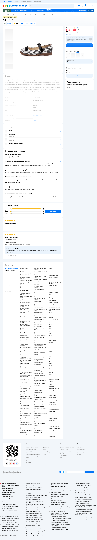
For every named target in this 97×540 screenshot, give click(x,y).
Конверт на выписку (24, 341)
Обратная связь (29, 460)
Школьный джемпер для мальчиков (25, 333)
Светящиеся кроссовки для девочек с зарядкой (40, 345)
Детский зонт (52, 436)
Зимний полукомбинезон (40, 408)
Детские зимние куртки (39, 401)
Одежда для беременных (39, 352)
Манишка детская (52, 430)
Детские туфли (39, 15)
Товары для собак (81, 449)
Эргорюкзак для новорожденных (23, 355)
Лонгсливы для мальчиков (25, 420)
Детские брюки (37, 410)
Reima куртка (37, 385)
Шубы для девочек (38, 284)
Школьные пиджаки (24, 337)
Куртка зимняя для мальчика (26, 398)
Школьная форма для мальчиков (24, 275)
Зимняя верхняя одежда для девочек (40, 303)
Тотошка (50, 349)
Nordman (36, 425)
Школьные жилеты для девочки (25, 330)
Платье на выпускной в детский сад (25, 345)
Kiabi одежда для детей (54, 379)
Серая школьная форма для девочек (26, 297)
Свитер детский (37, 411)
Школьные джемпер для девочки (25, 322)
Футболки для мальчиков (25, 396)
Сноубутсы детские (38, 417)
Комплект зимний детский (40, 397)
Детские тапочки (38, 432)
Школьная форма (23, 268)
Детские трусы (52, 402)
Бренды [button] (7, 287)
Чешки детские (37, 427)
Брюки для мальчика (24, 394)
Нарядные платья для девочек (24, 426)
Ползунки (36, 366)
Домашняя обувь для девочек (40, 347)
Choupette (51, 330)
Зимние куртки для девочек (40, 307)
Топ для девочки (52, 404)
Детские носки (52, 392)
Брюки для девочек (38, 315)
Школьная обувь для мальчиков (24, 309)
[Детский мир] (15, 6)
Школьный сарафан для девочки (25, 328)
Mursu (50, 312)
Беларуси (21, 474)
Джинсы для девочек (38, 312)
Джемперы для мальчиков (25, 417)
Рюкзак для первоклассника (55, 413)
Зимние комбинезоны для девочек (40, 269)
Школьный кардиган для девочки (25, 317)
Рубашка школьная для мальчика (25, 294)
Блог (61, 457)
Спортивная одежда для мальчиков (25, 391)
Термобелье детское (38, 399)
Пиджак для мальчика (39, 406)
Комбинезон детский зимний (39, 360)
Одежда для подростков (39, 375)
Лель (50, 356)
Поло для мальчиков (24, 405)
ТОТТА (50, 383)
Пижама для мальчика (24, 411)
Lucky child (51, 376)
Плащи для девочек (38, 387)
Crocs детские (37, 428)
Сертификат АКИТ (30, 459)
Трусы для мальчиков (53, 399)
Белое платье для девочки (40, 314)
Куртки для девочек (38, 326)
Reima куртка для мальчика (26, 424)
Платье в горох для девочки (40, 333)
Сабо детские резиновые (54, 307)
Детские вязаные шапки (54, 426)
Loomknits (51, 342)
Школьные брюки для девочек (25, 303)
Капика (50, 333)
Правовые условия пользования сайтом (21, 471)
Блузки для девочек (38, 324)
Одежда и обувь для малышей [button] (10, 271)
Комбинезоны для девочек (40, 296)
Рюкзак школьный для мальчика (24, 283)
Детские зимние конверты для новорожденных (26, 365)
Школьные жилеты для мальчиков (25, 312)
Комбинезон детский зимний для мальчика (24, 408)
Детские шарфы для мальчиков (53, 424)
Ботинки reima (52, 290)
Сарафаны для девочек (25, 299)
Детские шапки (52, 411)
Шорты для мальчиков (25, 415)
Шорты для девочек (38, 305)
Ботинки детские (52, 305)
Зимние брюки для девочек (40, 335)
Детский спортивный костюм (39, 368)
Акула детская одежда (53, 319)
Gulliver (50, 321)
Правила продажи (30, 451)
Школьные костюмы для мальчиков (25, 314)
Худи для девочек (38, 322)
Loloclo (50, 351)
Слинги (36, 354)
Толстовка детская (38, 388)
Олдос (50, 324)
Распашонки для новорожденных (23, 349)
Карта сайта (28, 462)
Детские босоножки (53, 292)
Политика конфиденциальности (33, 454)
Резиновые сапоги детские (40, 434)
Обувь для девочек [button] (9, 279)
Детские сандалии (53, 285)
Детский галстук (52, 422)
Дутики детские (52, 300)
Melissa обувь (52, 304)
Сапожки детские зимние (54, 279)
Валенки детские (52, 273)
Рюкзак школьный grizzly (25, 273)
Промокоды (28, 452)
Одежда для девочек (38, 281)
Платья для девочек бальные (40, 271)
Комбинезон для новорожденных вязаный (25, 378)
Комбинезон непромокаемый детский (39, 371)
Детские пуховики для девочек (39, 294)
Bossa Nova (51, 354)
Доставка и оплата (30, 446)
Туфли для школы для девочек (24, 306)
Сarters (50, 353)
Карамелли (51, 367)
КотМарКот (51, 386)
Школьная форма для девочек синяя (24, 288)
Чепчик (50, 406)
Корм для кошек (80, 447)
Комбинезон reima (38, 362)
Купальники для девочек (54, 388)
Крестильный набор (24, 363)
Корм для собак (80, 451)
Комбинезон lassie (38, 373)
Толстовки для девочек (25, 434)
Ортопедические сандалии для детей (55, 298)
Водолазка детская (38, 392)
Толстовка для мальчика (25, 401)
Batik (50, 358)
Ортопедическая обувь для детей (40, 419)
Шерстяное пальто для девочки (39, 331)
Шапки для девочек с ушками (53, 432)
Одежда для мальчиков (25, 418)
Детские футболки (38, 377)
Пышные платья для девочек (40, 279)
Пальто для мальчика (24, 410)
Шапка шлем (51, 415)
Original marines (52, 340)
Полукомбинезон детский (40, 378)
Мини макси (51, 368)
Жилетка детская (38, 390)
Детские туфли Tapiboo (50, 15)
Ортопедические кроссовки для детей (55, 283)
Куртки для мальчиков (25, 388)
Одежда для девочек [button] (10, 276)
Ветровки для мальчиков (25, 393)
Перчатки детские (53, 418)
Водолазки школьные (24, 335)
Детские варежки (52, 407)
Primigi (50, 280)
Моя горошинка (23, 381)
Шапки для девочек (53, 416)
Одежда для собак (81, 452)
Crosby (50, 363)
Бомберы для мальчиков (25, 413)
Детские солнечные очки (54, 428)
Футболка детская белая (39, 404)
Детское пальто (37, 402)
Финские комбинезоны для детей (40, 381)
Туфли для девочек (38, 341)
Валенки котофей (52, 288)
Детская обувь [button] (8, 285)
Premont (50, 365)
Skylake (21, 319)
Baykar (50, 374)
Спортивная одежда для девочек (39, 299)
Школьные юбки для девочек (24, 285)
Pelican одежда (52, 347)
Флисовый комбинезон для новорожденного (26, 376)
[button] (90, 10)
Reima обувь (51, 287)
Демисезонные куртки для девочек (40, 291)
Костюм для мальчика (24, 400)
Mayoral (50, 335)
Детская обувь (28, 15)
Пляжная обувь (52, 314)
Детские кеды (52, 315)
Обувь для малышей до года (26, 370)
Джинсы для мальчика (24, 422)
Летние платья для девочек (40, 317)
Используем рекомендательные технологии (12, 472)
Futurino (51, 345)
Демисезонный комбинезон (40, 358)
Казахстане (15, 474)
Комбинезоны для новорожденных (24, 352)
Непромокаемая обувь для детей (54, 310)
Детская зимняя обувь (53, 302)
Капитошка (51, 377)
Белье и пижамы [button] (9, 289)
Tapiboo (36, 435)
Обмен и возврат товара (31, 449)
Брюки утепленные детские (40, 413)
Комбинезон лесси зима (39, 383)
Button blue (51, 338)
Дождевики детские (38, 394)
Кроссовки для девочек (39, 342)
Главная (5, 15)
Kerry (50, 337)
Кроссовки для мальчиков (40, 339)
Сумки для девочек (53, 434)
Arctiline (51, 381)
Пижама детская (52, 395)
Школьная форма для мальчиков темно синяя (25, 325)
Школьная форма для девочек (24, 271)
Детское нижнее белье (54, 400)
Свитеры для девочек (39, 289)
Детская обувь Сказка (53, 275)
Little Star (51, 372)
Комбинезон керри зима (39, 395)
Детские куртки (37, 364)
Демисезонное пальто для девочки (40, 277)
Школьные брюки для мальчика (25, 278)
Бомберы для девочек (39, 319)
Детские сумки (52, 420)
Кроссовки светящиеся (39, 423)
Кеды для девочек (38, 349)
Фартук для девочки (24, 301)
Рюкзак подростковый (54, 409)
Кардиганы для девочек (39, 273)
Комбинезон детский (39, 356)
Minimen (51, 361)
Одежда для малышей (24, 342)
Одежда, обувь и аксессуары (15, 15)
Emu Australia (52, 370)
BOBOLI (51, 384)
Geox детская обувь (53, 270)
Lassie (50, 328)
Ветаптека (79, 454)
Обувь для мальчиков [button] (10, 277)
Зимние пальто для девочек (26, 430)
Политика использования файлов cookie (33, 457)
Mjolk (50, 360)
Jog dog (50, 268)
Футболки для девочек (39, 274)
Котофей (51, 317)
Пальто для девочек (38, 301)
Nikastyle (51, 344)
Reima (50, 326)
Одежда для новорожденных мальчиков (26, 373)
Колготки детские (53, 390)
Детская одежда (23, 339)
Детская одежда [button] (9, 283)
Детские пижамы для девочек (38, 287)
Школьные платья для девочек (24, 291)
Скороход (51, 296)
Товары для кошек (81, 446)
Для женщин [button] (8, 281)
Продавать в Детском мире (32, 447)
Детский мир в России (8, 474)
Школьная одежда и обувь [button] (11, 268)
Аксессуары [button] (8, 291)
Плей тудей (51, 322)
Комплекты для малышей (25, 386)
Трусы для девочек (53, 393)
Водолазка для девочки (39, 337)
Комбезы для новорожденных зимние (25, 358)
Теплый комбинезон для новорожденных (25, 368)
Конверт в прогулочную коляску (25, 361)
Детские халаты (52, 397)
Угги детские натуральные (54, 271)
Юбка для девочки (24, 432)
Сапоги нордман (38, 421)
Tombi (50, 294)
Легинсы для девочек (39, 282)
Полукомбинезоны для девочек (39, 329)
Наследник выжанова (53, 331)
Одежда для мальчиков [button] (10, 274)
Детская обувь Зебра (53, 277)
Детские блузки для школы (26, 280)
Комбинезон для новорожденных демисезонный (23, 383)
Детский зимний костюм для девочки (40, 310)
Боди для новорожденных (25, 347)
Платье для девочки (24, 428)
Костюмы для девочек (39, 321)
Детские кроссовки (38, 430)
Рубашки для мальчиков (25, 403)
